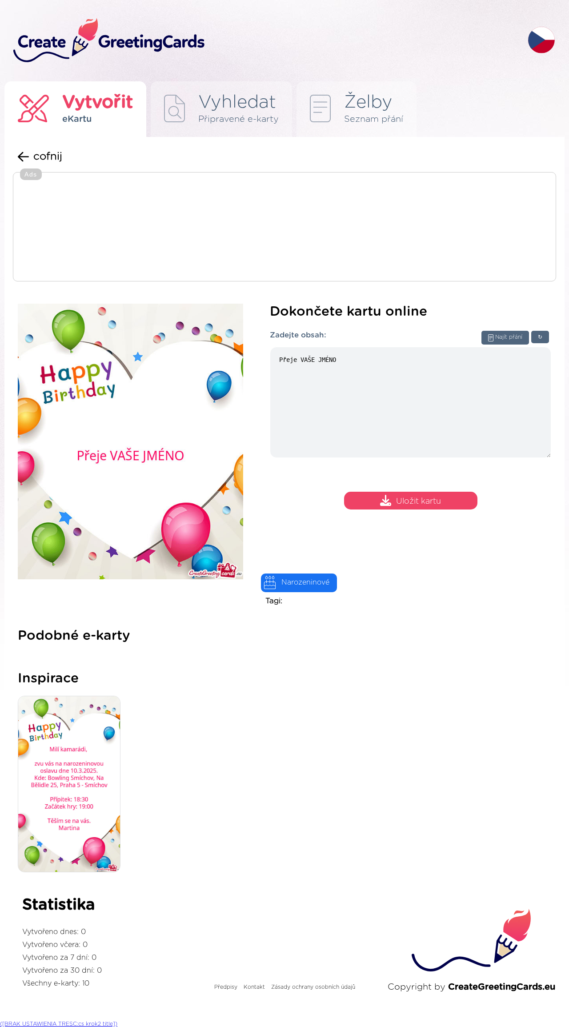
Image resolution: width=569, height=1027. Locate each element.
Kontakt (254, 987)
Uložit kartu (418, 502)
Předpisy (225, 987)
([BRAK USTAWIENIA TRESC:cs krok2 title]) (58, 1024)
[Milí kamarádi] (71, 785)
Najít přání (508, 337)
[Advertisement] (284, 227)
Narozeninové (305, 582)
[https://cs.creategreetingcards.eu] (263, 41)
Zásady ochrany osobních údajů (313, 987)
